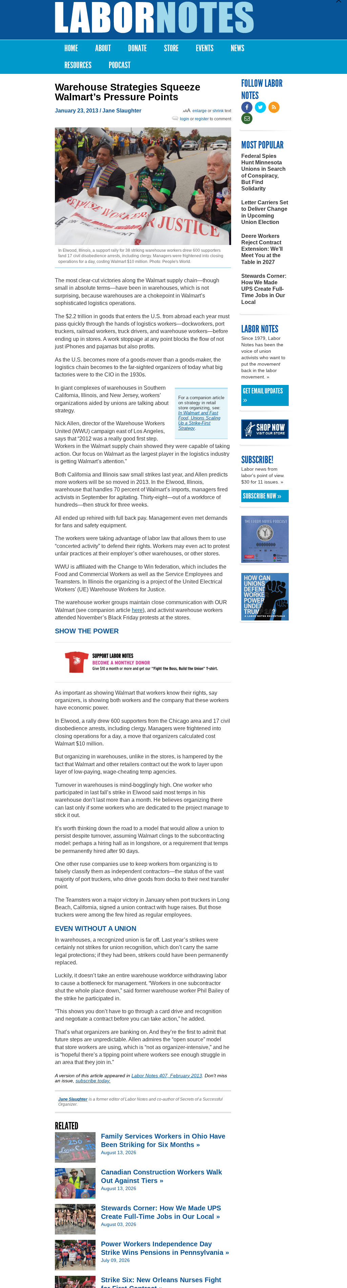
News (237, 48)
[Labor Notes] (154, 17)
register (202, 119)
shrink (218, 110)
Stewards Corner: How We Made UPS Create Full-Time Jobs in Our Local (263, 289)
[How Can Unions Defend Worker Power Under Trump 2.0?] (265, 617)
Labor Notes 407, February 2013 (166, 1075)
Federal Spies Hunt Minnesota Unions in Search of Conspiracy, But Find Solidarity (263, 172)
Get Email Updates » (263, 395)
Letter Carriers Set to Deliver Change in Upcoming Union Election (264, 212)
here (137, 610)
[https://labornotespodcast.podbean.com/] (265, 559)
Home (71, 48)
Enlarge (199, 110)
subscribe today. (93, 1080)
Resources (77, 65)
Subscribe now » (262, 496)
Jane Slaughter (121, 111)
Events (204, 48)
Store (171, 48)
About (103, 48)
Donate (137, 48)
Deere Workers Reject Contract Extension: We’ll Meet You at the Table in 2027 (262, 249)
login (184, 119)
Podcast (119, 65)
